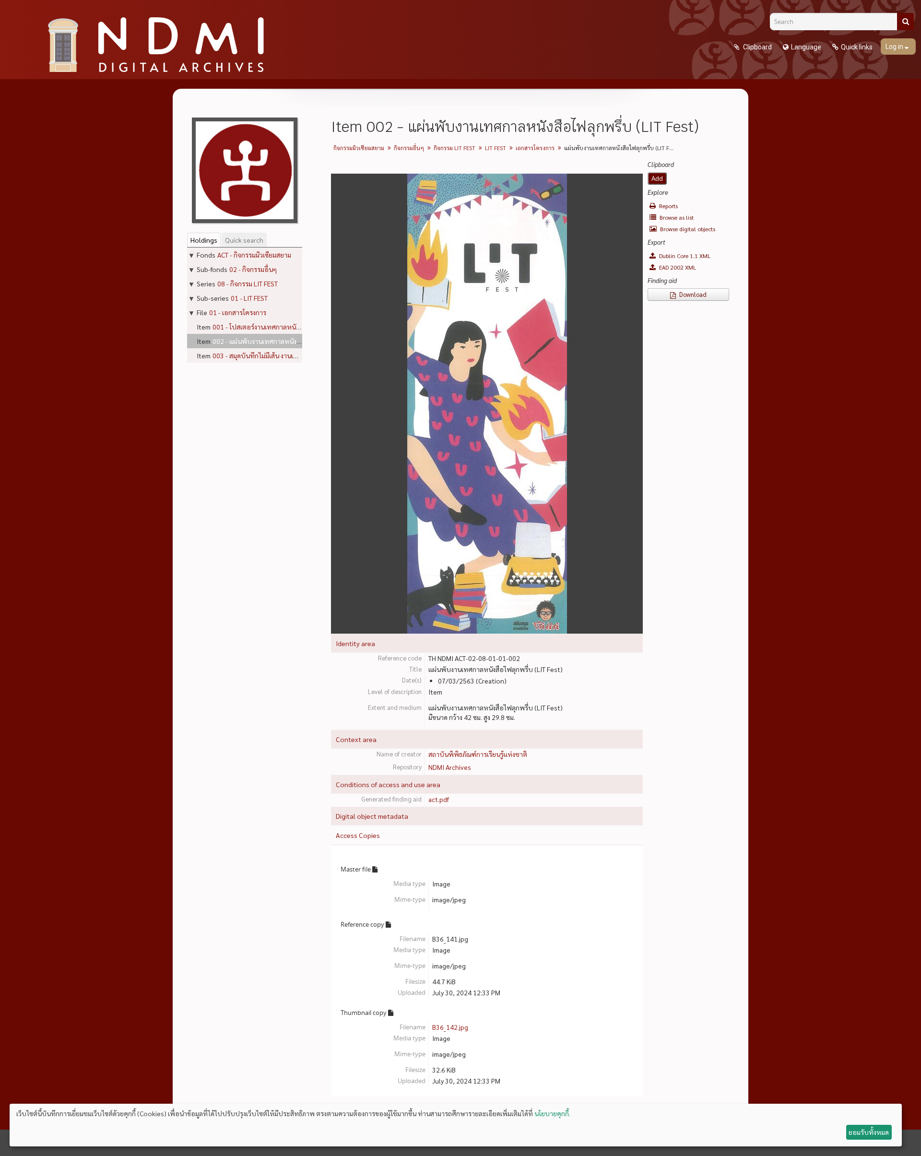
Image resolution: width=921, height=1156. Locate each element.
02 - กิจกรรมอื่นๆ (253, 269)
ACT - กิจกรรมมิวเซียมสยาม (254, 254)
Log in (895, 46)
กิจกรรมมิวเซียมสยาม (358, 148)
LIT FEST (495, 148)
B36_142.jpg (450, 1027)
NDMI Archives (449, 767)
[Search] (905, 21)
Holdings (203, 240)
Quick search (244, 240)
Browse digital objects (687, 229)
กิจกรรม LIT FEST (454, 148)
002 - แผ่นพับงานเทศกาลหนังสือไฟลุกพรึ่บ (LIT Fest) (288, 341)
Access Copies (358, 835)
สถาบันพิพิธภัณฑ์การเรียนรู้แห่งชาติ (477, 754)
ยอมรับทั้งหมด (869, 1132)
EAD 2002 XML (677, 267)
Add (657, 178)
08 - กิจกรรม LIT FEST (247, 283)
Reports (668, 206)
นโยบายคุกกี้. (552, 1113)
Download (692, 294)
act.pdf (438, 799)
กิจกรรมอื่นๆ (409, 148)
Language (806, 47)
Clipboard (757, 47)
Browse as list (676, 217)
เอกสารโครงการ (535, 148)
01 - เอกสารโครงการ (237, 312)
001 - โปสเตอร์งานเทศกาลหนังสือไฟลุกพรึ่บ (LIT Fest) (289, 326)
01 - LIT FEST (249, 298)
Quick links (857, 47)
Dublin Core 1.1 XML (684, 256)
